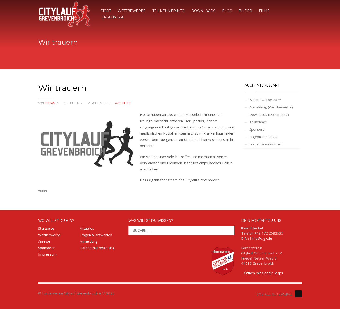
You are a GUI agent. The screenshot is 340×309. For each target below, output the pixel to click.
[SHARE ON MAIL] (74, 197)
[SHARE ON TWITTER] (41, 198)
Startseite (46, 228)
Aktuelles (122, 103)
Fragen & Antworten (265, 144)
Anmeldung (88, 241)
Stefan (50, 103)
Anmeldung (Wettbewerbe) (271, 107)
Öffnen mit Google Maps (263, 273)
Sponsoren (257, 129)
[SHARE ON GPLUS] (57, 197)
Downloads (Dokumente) (269, 114)
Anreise (44, 241)
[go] (228, 230)
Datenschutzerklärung (97, 247)
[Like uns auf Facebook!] (298, 293)
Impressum (47, 254)
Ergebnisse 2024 (263, 136)
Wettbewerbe (49, 234)
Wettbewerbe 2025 (265, 99)
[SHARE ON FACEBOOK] (49, 197)
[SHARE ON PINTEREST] (65, 197)
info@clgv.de (262, 238)
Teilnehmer (258, 122)
